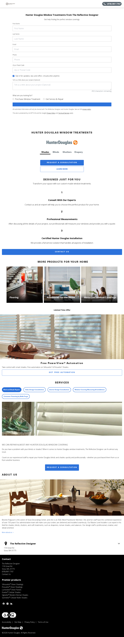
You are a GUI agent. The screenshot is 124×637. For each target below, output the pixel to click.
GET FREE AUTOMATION (62, 372)
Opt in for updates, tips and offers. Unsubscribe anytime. (37, 76)
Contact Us (62, 252)
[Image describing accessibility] (9, 615)
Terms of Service (63, 113)
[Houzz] (11, 603)
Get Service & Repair (54, 99)
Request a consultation (62, 467)
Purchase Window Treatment (27, 99)
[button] (2, 4)
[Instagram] (7, 603)
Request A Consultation (62, 163)
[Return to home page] (13, 3)
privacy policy (86, 109)
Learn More (62, 169)
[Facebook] (3, 603)
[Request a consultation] (62, 104)
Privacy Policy (51, 113)
